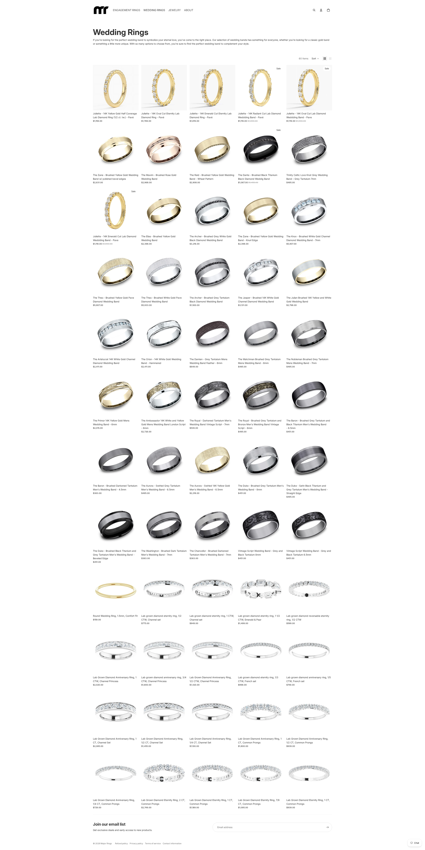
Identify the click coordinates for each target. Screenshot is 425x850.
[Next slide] (134, 87)
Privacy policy (136, 843)
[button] (315, 58)
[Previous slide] (98, 87)
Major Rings (106, 843)
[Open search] (314, 10)
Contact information (172, 843)
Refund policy (121, 843)
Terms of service (153, 843)
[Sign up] (327, 827)
